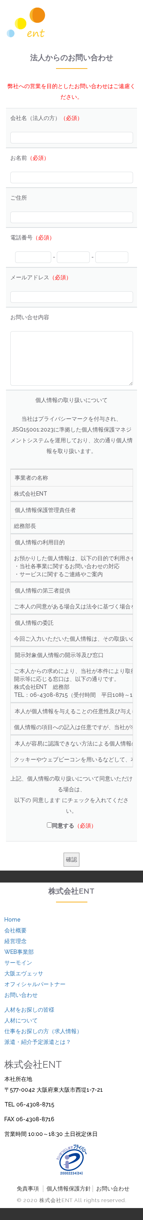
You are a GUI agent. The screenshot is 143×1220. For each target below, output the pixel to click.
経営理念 (15, 941)
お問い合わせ (21, 995)
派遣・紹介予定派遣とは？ (37, 1042)
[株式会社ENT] (30, 24)
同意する (63, 825)
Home (12, 919)
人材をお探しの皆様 (29, 1009)
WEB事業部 (19, 952)
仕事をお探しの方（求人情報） (43, 1031)
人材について (21, 1020)
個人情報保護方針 (68, 1188)
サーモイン (18, 962)
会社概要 (15, 930)
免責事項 (28, 1188)
